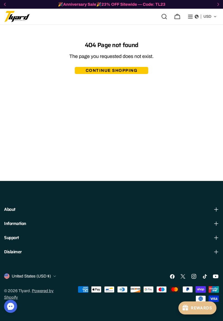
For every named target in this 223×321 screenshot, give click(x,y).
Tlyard (24, 291)
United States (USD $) (31, 276)
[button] (206, 16)
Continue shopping (112, 70)
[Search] (164, 16)
